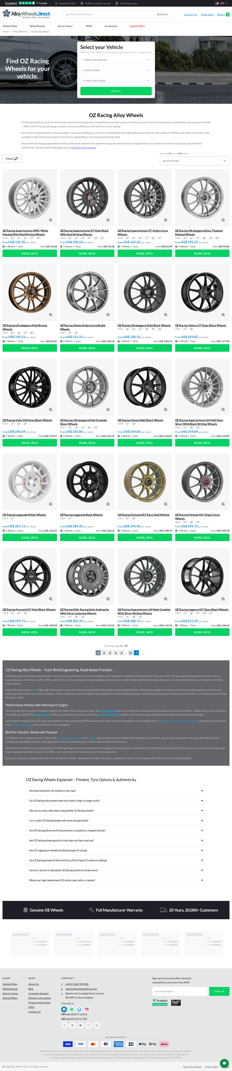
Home (6, 31)
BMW (161, 720)
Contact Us (190, 14)
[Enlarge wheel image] (50, 219)
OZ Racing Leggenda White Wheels (24, 514)
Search (162, 14)
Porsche (175, 720)
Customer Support (38, 993)
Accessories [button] (111, 25)
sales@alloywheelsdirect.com (79, 988)
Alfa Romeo (17, 724)
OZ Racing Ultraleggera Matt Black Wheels (144, 325)
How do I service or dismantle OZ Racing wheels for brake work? (116, 870)
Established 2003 (67, 3)
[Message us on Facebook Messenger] (79, 1009)
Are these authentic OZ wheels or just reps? (116, 790)
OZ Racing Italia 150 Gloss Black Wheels (27, 420)
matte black (75, 737)
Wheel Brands (37, 25)
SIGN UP (219, 991)
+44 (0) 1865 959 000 (75, 984)
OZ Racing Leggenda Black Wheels (81, 514)
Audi (167, 720)
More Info (29, 253)
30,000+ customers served (97, 3)
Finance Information (39, 1002)
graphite (92, 737)
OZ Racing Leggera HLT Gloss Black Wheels (202, 609)
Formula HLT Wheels (109, 714)
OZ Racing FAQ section (83, 147)
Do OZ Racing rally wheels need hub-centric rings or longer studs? (116, 800)
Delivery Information (39, 997)
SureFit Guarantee (128, 3)
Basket (223, 14)
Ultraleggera (107, 710)
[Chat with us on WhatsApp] (71, 1009)
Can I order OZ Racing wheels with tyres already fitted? (116, 820)
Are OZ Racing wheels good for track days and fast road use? (116, 840)
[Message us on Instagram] (87, 1009)
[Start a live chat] (64, 1009)
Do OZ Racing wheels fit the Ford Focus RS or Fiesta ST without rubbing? (116, 860)
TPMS (88, 25)
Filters (10, 158)
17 (130, 652)
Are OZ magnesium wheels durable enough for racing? (116, 850)
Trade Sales (207, 14)
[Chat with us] (224, 1063)
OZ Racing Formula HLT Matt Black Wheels (29, 609)
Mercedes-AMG (189, 720)
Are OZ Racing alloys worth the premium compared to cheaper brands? (116, 830)
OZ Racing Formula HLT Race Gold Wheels (144, 514)
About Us (33, 984)
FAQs (31, 1007)
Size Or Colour (10, 993)
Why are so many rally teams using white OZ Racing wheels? (116, 810)
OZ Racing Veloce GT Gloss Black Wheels (200, 325)
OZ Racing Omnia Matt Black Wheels (140, 420)
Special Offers (137, 25)
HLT (35, 689)
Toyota (28, 724)
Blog (30, 988)
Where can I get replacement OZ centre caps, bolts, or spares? (116, 880)
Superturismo (41, 714)
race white (62, 737)
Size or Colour (65, 25)
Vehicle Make (10, 25)
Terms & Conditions (192, 1066)
